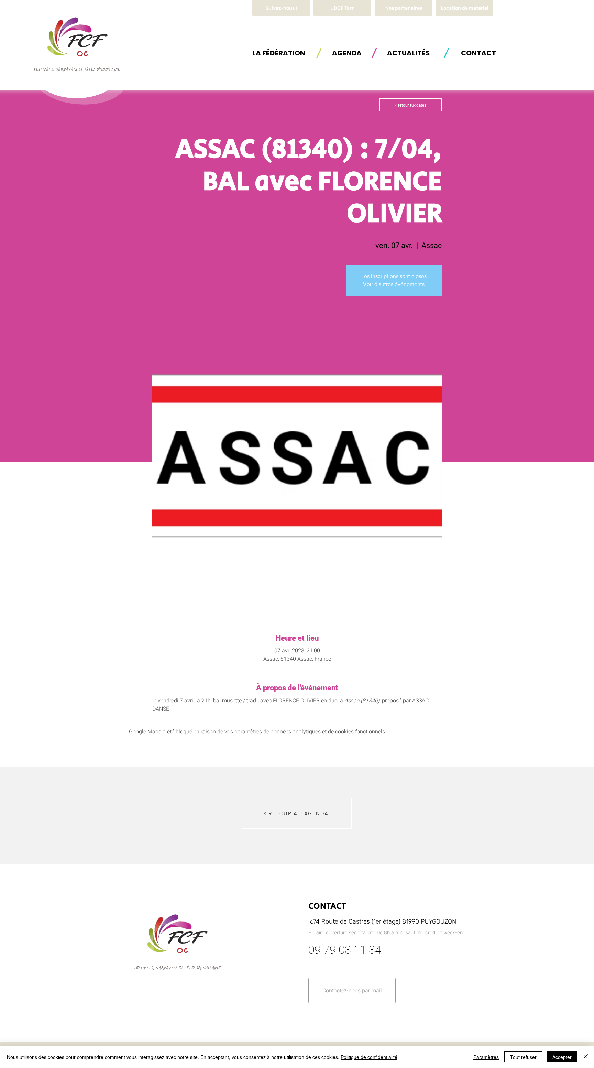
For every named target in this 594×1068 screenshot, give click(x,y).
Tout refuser (523, 1057)
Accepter (562, 1057)
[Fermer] (586, 1056)
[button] (464, 8)
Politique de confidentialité (369, 1057)
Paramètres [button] (486, 1057)
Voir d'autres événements (394, 284)
